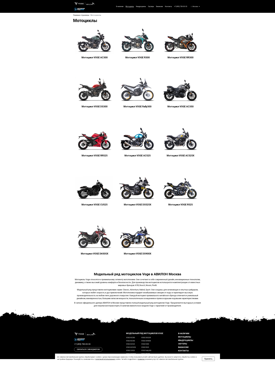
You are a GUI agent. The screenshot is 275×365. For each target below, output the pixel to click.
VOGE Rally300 (146, 350)
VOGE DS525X (146, 337)
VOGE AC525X (131, 347)
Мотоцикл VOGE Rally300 (137, 106)
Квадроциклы (141, 6)
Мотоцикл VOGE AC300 (95, 57)
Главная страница (81, 15)
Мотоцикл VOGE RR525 (95, 155)
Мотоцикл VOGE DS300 (95, 106)
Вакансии (159, 6)
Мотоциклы (130, 6)
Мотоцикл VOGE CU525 (95, 204)
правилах (141, 359)
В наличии (119, 6)
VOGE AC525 (130, 344)
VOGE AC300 (130, 337)
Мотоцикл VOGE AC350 (180, 106)
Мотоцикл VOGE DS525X (137, 204)
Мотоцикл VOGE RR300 (180, 57)
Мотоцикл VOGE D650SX (94, 253)
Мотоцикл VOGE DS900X (137, 253)
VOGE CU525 (130, 350)
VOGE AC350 (130, 341)
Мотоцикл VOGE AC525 (138, 155)
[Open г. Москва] (199, 6)
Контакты (168, 6)
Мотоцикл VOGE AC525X (180, 155)
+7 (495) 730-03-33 (180, 6)
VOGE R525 (145, 347)
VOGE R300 (145, 344)
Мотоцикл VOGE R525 (180, 204)
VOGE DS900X (146, 341)
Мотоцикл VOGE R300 (137, 57)
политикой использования (105, 359)
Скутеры (151, 6)
